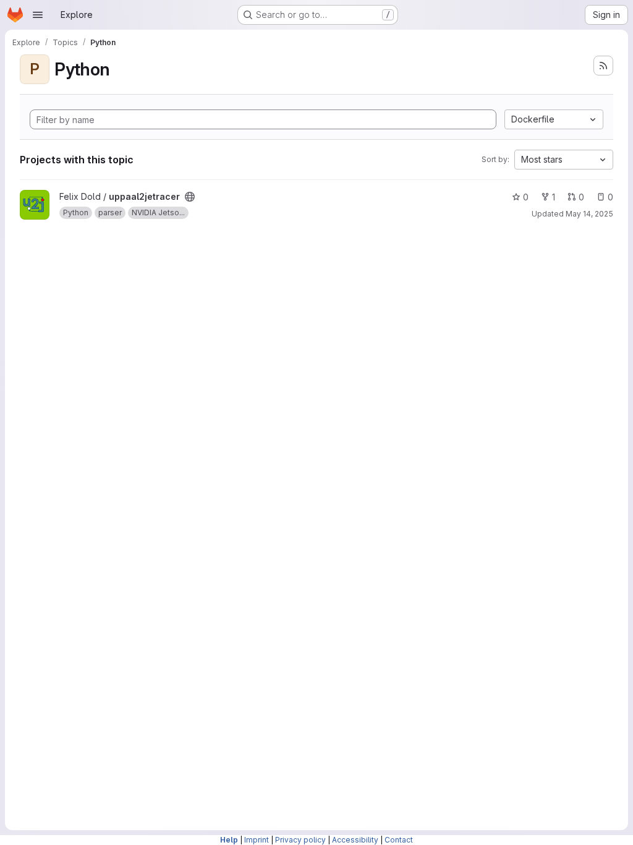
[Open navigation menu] (38, 15)
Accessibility (355, 839)
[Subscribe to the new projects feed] (603, 65)
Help (229, 839)
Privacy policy (300, 839)
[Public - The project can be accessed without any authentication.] (190, 197)
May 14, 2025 (589, 213)
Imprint (256, 839)
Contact (398, 839)
